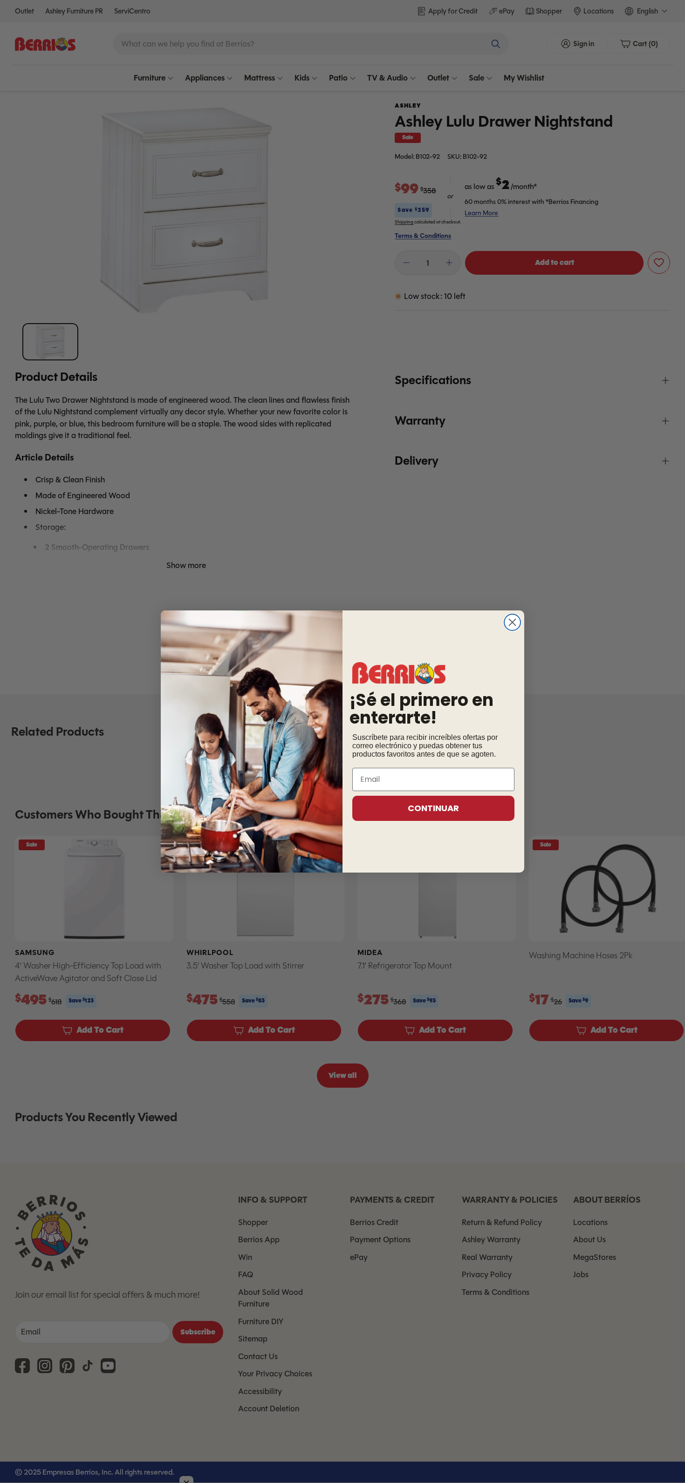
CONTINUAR (433, 808)
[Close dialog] (512, 622)
